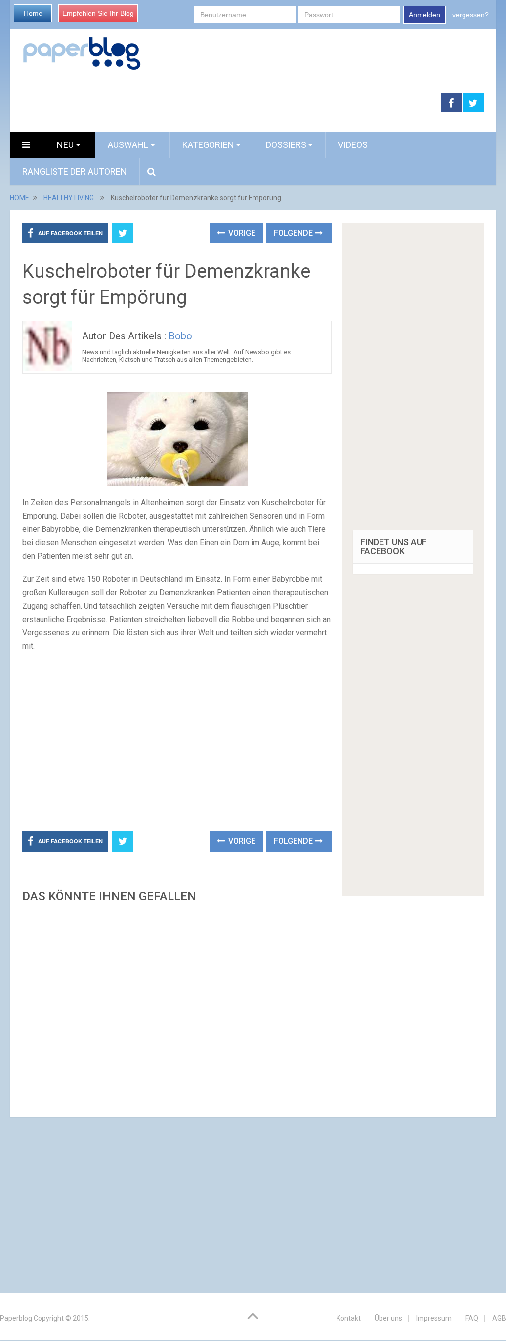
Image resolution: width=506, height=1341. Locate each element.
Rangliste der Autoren (74, 171)
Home (33, 13)
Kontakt (349, 1318)
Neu (66, 145)
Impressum (434, 1318)
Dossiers (286, 145)
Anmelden (424, 15)
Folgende (294, 233)
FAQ (471, 1318)
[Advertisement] (225, 103)
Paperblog (16, 1318)
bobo (180, 336)
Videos (353, 145)
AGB (499, 1318)
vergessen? (470, 15)
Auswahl (129, 145)
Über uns (388, 1318)
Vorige (240, 233)
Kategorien (208, 145)
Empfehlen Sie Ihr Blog (98, 13)
